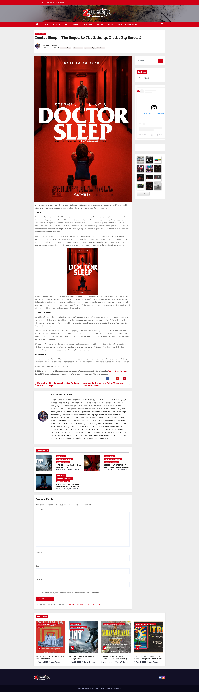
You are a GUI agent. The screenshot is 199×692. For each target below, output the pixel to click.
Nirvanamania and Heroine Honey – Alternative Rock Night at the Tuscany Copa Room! (115, 658)
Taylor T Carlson (51, 45)
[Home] (37, 24)
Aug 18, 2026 (108, 662)
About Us (56, 24)
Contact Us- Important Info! (128, 24)
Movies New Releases (63, 462)
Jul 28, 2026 (109, 469)
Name (39, 553)
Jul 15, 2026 (60, 489)
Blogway (107, 688)
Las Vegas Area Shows (110, 624)
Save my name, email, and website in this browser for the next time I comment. (69, 593)
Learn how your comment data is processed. (84, 604)
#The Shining (101, 48)
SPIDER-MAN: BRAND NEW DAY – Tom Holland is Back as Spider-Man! (116, 467)
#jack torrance (77, 48)
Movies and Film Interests (64, 459)
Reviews (76, 24)
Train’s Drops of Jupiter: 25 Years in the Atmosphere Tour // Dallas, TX (148, 658)
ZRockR (45, 24)
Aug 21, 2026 (43, 662)
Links (66, 24)
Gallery (110, 24)
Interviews (88, 24)
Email (38, 566)
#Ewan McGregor (66, 48)
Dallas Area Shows (44, 624)
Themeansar (117, 688)
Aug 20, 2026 (61, 469)
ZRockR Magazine (145, 135)
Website (39, 579)
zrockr (155, 135)
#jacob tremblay (89, 48)
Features (99, 24)
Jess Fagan (55, 662)
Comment (40, 509)
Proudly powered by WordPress (88, 688)
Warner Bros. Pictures (117, 371)
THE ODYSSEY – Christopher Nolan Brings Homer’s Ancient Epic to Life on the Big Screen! (68, 486)
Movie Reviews (40, 33)
